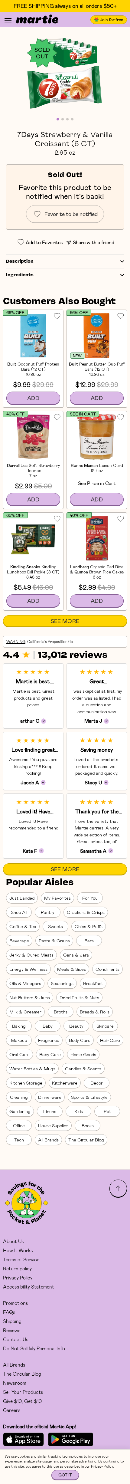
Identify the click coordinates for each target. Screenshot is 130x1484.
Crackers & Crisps (86, 912)
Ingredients (20, 275)
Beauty (76, 1026)
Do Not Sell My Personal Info (34, 1348)
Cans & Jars (76, 954)
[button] (65, 75)
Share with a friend (93, 242)
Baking (19, 1026)
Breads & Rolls (94, 1011)
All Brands (48, 1139)
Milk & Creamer (25, 1011)
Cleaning (19, 1097)
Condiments (107, 969)
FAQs (9, 1312)
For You (90, 898)
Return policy (17, 1268)
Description (20, 261)
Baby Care (50, 1054)
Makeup (19, 1040)
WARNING (15, 641)
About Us (13, 1241)
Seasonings (62, 983)
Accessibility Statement (28, 1286)
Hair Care (110, 1040)
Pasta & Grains (54, 940)
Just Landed (21, 898)
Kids (78, 1111)
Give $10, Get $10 (22, 1401)
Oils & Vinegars (25, 983)
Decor (96, 1082)
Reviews (12, 1330)
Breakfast (93, 983)
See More (65, 621)
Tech (19, 1139)
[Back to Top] (118, 1188)
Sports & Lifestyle (89, 1097)
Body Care (79, 1040)
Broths (60, 1011)
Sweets (55, 926)
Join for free (111, 19)
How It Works (18, 1250)
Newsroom (14, 1383)
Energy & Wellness (28, 969)
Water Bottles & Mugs (32, 1068)
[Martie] (37, 20)
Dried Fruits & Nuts (79, 997)
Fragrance (48, 1040)
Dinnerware (49, 1097)
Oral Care (19, 1054)
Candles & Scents (83, 1068)
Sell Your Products (23, 1392)
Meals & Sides (71, 969)
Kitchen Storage (25, 1082)
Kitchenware (64, 1082)
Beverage (19, 940)
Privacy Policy (17, 1277)
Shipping (12, 1321)
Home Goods (83, 1054)
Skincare (105, 1026)
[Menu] (8, 20)
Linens (49, 1111)
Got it (65, 1474)
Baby (48, 1026)
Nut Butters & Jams (29, 997)
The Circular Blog (86, 1139)
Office (19, 1125)
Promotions (15, 1303)
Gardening (20, 1111)
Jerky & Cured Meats (31, 954)
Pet (107, 1111)
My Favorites (57, 898)
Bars (89, 940)
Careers (12, 1410)
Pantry (47, 912)
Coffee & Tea (22, 926)
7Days (27, 134)
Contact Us (15, 1339)
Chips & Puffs (88, 926)
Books (88, 1125)
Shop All (19, 912)
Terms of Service (21, 1259)
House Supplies (53, 1125)
